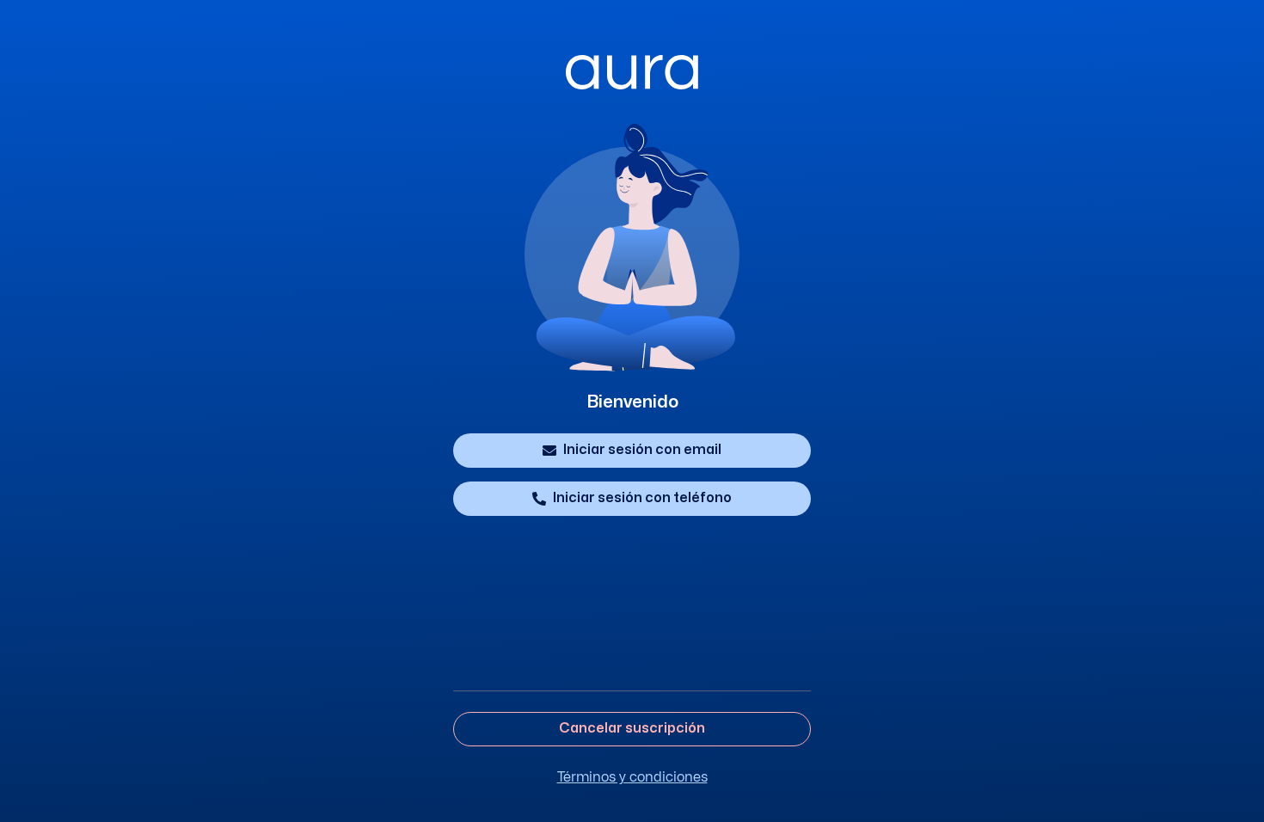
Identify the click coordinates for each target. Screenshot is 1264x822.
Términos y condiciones (632, 777)
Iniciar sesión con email (642, 450)
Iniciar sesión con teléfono (642, 498)
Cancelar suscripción (632, 728)
